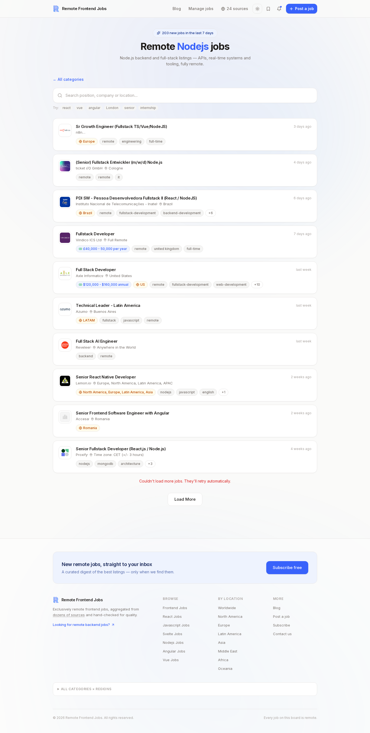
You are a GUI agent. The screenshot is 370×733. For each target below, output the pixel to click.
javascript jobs (176, 625)
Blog (177, 8)
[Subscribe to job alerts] (279, 9)
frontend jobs (175, 608)
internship (148, 108)
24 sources (237, 8)
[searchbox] (189, 95)
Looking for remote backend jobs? (81, 624)
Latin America (229, 634)
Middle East (227, 651)
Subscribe (281, 625)
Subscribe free (287, 567)
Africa (223, 660)
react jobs (172, 616)
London (112, 108)
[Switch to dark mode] (257, 9)
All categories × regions (86, 689)
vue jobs (171, 660)
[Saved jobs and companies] (268, 9)
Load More (185, 499)
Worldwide (227, 608)
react (67, 108)
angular (94, 108)
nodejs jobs (173, 642)
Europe (224, 625)
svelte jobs (172, 634)
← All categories (68, 79)
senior (129, 108)
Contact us (282, 634)
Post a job (281, 616)
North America (230, 616)
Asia (221, 642)
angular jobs (174, 651)
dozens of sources (69, 615)
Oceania (225, 668)
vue (80, 108)
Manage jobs (201, 8)
